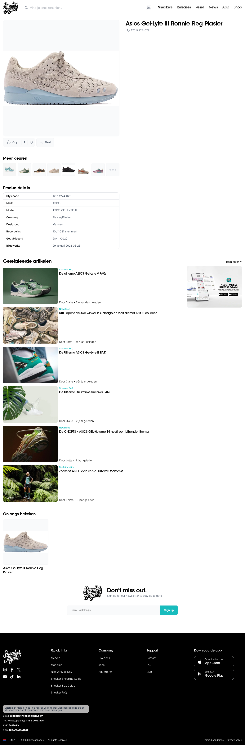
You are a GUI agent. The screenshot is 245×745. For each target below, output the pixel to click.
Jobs (102, 664)
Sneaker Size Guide (63, 685)
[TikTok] (12, 677)
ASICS (56, 203)
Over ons (104, 658)
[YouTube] (5, 677)
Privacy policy (234, 739)
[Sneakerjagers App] (214, 287)
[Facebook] (12, 670)
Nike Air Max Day (61, 671)
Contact (151, 658)
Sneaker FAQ (59, 692)
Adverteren (106, 671)
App (225, 7)
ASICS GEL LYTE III (65, 210)
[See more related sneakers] (112, 169)
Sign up (169, 610)
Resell (199, 7)
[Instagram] (5, 670)
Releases (184, 7)
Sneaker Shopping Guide (66, 678)
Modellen (56, 664)
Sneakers (165, 7)
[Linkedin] (19, 677)
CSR (149, 671)
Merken (55, 658)
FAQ (149, 664)
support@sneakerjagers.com (26, 716)
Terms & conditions (213, 739)
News (213, 7)
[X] (19, 670)
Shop (238, 7)
